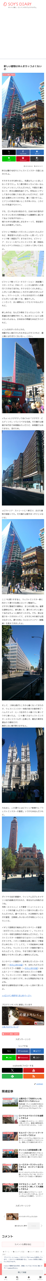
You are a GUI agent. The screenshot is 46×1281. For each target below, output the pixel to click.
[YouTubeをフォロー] (33, 1070)
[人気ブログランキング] (23, 1015)
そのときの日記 (16, 965)
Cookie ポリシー (13, 1268)
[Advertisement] (23, 35)
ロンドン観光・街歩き (11, 1034)
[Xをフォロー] (12, 1070)
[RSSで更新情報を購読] (33, 1076)
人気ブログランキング (10, 1027)
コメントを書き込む (23, 1244)
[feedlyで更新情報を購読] (12, 1076)
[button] (37, 158)
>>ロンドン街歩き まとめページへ (16, 995)
